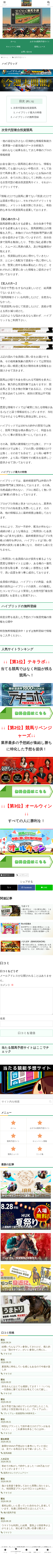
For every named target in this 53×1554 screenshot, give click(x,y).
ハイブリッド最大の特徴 (29, 112)
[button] (50, 1101)
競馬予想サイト (8, 875)
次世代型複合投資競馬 (24, 108)
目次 (22, 101)
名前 (2, 1018)
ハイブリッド (23, 875)
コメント (7, 984)
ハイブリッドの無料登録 (26, 117)
